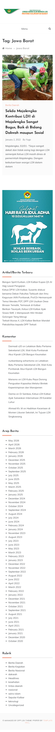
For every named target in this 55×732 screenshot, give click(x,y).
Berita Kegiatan (16, 666)
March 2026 (14, 448)
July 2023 (13, 540)
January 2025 (15, 494)
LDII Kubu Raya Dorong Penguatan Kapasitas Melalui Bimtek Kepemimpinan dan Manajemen (28, 383)
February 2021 (16, 629)
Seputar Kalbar (16, 697)
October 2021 (15, 606)
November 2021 (16, 602)
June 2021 (13, 621)
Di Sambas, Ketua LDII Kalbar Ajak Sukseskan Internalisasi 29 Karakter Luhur (30, 397)
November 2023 (16, 533)
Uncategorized (16, 705)
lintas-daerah (15, 686)
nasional (13, 689)
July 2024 (13, 517)
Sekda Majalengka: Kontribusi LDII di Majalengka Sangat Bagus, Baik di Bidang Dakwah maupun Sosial (24, 122)
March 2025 (14, 486)
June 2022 (13, 579)
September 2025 (17, 471)
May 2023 (13, 548)
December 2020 (16, 637)
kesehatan (13, 682)
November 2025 (16, 463)
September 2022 (17, 571)
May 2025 (13, 483)
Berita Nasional (16, 670)
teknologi (13, 701)
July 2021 (13, 618)
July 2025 (13, 475)
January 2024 (15, 529)
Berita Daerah (12, 105)
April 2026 (14, 444)
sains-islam (14, 693)
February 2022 (16, 591)
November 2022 (16, 567)
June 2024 (13, 521)
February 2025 (16, 490)
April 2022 (14, 583)
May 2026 (13, 440)
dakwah (12, 674)
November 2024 (16, 502)
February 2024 (16, 525)
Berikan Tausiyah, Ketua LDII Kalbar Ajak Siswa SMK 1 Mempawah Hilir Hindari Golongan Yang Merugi (24, 313)
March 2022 (14, 587)
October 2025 (15, 467)
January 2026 (15, 456)
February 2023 (16, 556)
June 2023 (13, 544)
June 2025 (13, 479)
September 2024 (17, 510)
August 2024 (15, 513)
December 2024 (16, 498)
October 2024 (15, 506)
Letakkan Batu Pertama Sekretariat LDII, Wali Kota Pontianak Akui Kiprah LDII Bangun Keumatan (29, 350)
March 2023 (14, 552)
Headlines (13, 678)
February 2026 (16, 452)
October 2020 (15, 641)
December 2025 (16, 460)
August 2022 (15, 575)
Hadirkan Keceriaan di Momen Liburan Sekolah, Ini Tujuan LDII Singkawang (29, 412)
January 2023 (15, 560)
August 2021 (15, 614)
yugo (28, 139)
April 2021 (14, 625)
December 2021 (16, 598)
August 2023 (15, 537)
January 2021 (15, 633)
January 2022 (15, 594)
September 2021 (17, 610)
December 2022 (16, 564)
